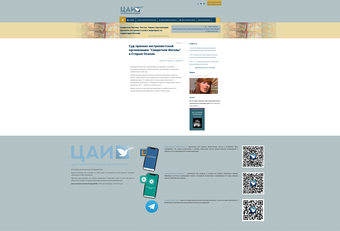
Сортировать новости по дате (159, 36)
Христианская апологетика (147, 20)
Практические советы (188, 20)
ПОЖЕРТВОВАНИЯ (214, 3)
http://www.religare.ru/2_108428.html (171, 60)
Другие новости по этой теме (205, 67)
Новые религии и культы (169, 20)
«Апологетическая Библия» (174, 173)
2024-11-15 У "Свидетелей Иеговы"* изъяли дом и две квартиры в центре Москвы (204, 63)
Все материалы (205, 20)
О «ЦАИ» (131, 20)
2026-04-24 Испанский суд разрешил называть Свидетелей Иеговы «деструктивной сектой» (203, 49)
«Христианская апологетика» (174, 146)
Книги (192, 97)
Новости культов (212, 26)
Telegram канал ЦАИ (171, 200)
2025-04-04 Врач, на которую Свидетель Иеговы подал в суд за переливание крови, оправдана (203, 56)
